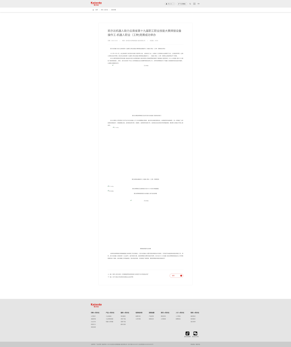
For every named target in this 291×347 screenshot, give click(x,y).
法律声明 (93, 344)
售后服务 (123, 316)
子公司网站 (182, 3)
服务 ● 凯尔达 (125, 312)
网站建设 (193, 344)
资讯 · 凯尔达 (104, 9)
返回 (173, 275)
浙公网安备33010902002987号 (145, 344)
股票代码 (138, 316)
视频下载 (123, 321)
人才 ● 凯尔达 (180, 312)
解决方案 (123, 324)
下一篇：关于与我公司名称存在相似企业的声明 (120, 277)
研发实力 (93, 324)
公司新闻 (163, 319)
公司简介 (93, 316)
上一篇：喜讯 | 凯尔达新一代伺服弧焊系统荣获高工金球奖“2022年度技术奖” (128, 274)
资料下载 (123, 319)
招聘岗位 (178, 319)
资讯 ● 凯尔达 (165, 312)
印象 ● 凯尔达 (95, 312)
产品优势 (151, 316)
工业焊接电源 (109, 319)
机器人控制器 (109, 321)
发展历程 (93, 319)
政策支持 (151, 319)
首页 (96, 9)
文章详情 (113, 9)
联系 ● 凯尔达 (195, 312)
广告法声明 (98, 344)
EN (198, 3)
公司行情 (138, 319)
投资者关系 (139, 312)
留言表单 (193, 321)
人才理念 (178, 316)
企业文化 (93, 321)
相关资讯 (163, 316)
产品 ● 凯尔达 (110, 312)
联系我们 (193, 319)
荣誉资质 (93, 327)
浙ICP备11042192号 (133, 344)
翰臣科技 (198, 344)
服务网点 (193, 316)
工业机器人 (109, 316)
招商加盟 (151, 312)
